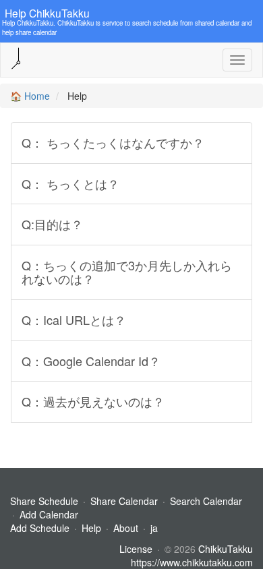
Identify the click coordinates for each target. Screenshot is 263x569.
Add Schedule (39, 528)
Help (91, 528)
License (135, 549)
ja (154, 528)
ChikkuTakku (225, 549)
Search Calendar (206, 501)
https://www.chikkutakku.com (192, 562)
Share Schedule (44, 501)
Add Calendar (49, 514)
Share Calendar (124, 501)
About (125, 528)
